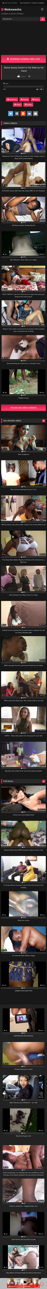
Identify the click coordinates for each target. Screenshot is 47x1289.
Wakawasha (12, 9)
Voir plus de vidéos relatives (23, 407)
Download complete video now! (24, 59)
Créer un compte (38, 3)
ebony (36, 99)
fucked (29, 104)
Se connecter (24, 3)
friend (18, 104)
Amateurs (13, 99)
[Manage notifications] (42, 1284)
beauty (25, 99)
